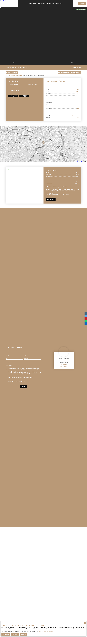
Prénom (7, 355)
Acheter (38, 3)
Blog (61, 3)
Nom (25, 355)
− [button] (1, 128)
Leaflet (75, 161)
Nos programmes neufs (46, 3)
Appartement (12, 75)
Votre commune (9, 361)
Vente (7, 75)
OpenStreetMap (80, 161)
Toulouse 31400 (19, 75)
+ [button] (1, 127)
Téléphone (26, 358)
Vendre (34, 3)
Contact (57, 3)
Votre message (9, 365)
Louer (53, 3)
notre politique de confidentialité (46, 631)
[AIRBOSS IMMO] (9, 3)
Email (7, 358)
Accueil (30, 3)
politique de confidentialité (20, 381)
